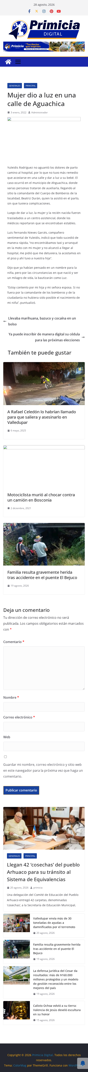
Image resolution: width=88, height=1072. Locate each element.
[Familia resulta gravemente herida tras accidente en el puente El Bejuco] (44, 526)
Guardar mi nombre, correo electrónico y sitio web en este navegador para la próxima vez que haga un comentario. (43, 770)
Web (6, 737)
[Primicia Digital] (8, 62)
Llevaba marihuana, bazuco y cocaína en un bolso (42, 321)
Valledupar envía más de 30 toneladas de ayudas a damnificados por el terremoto (54, 922)
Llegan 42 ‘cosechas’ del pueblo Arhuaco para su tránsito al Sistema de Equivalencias (43, 872)
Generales (14, 85)
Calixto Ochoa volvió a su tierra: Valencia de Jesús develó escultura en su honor (57, 1010)
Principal (31, 85)
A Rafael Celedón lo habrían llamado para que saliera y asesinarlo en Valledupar (41, 417)
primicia (38, 887)
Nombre (11, 697)
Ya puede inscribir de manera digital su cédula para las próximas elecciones (44, 337)
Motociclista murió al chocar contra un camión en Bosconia (41, 497)
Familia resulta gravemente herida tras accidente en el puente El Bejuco (42, 574)
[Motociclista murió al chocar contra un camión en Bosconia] (44, 448)
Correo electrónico (19, 717)
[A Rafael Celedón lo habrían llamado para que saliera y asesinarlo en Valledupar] (44, 365)
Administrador (39, 112)
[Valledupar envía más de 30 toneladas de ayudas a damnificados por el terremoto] (16, 926)
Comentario (13, 642)
